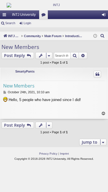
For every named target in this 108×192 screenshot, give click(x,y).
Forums (44, 16)
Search (10, 23)
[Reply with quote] (97, 74)
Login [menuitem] (105, 16)
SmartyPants (25, 71)
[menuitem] (102, 36)
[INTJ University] (54, 5)
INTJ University (24, 15)
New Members (20, 47)
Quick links (5, 16)
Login (27, 23)
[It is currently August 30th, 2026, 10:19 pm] (95, 36)
